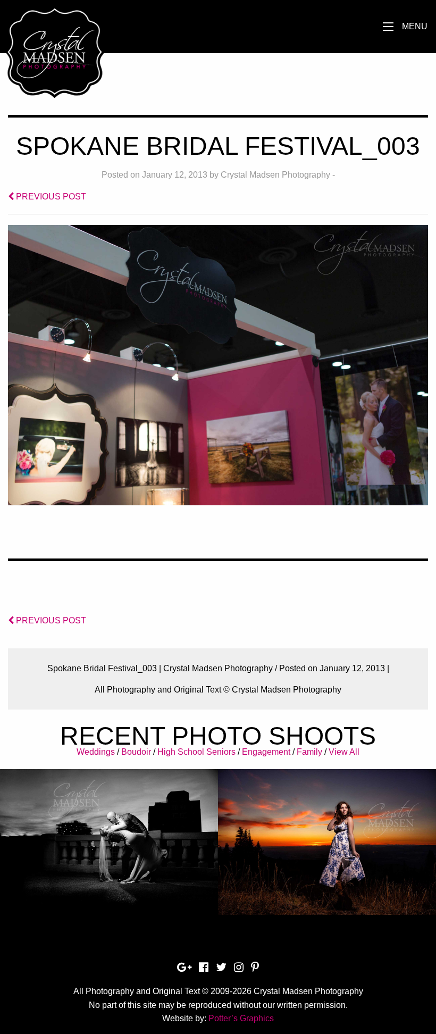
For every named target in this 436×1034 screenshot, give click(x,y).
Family (309, 751)
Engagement (266, 751)
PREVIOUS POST (50, 196)
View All (344, 751)
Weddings (96, 751)
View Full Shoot (109, 834)
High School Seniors (196, 751)
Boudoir (136, 751)
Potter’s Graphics (241, 1018)
